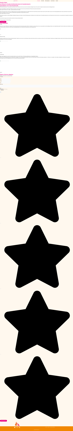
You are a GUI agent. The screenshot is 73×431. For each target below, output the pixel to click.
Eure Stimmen (53, 0)
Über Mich (42, 0)
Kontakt (57, 0)
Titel (0, 82)
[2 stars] (36, 222)
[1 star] (36, 156)
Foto (0, 88)
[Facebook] (15, 427)
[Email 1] (19, 427)
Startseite (38, 0)
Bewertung (1, 84)
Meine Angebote (47, 0)
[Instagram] (17, 427)
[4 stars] (36, 353)
